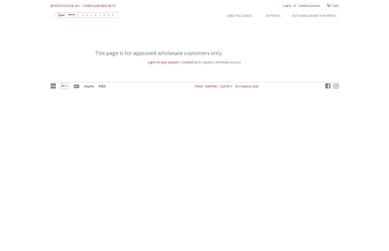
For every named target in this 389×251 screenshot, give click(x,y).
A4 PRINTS (273, 16)
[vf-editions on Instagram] (336, 87)
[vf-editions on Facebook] (328, 87)
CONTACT (226, 86)
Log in (287, 5)
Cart (335, 5)
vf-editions (245, 86)
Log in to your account (163, 62)
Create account (309, 5)
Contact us (189, 62)
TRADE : (199, 86)
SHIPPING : (212, 86)
